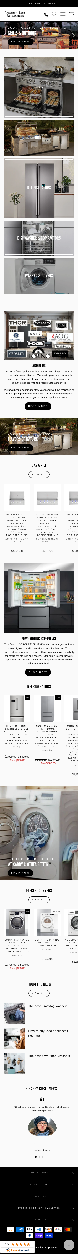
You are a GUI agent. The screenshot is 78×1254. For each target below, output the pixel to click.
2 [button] (40, 1157)
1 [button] (36, 1157)
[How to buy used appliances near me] (14, 1038)
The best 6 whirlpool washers (49, 1056)
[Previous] (4, 35)
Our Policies (39, 1184)
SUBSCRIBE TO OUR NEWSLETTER (39, 1208)
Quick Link (39, 1196)
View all (39, 474)
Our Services (39, 1173)
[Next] (73, 35)
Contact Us (39, 1220)
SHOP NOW (38, 672)
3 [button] (43, 1157)
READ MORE (38, 406)
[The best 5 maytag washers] (14, 1013)
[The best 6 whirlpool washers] (14, 1063)
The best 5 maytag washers (47, 1006)
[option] (42, 3)
